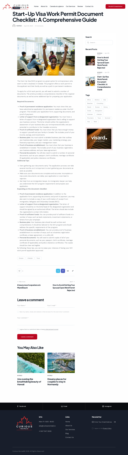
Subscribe (114, 422)
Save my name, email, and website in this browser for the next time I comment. (44, 312)
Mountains (90, 118)
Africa (89, 100)
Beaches (90, 103)
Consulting (100, 103)
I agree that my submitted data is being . (39, 329)
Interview (90, 114)
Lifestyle (30, 258)
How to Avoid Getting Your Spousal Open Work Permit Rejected (103, 62)
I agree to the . (103, 428)
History (106, 107)
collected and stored (51, 329)
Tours (38, 258)
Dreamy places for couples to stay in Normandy (56, 382)
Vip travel (107, 118)
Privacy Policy (107, 428)
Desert (89, 107)
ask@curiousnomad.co (47, 426)
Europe (21, 258)
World (19, 375)
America (97, 100)
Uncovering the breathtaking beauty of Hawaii (29, 382)
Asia (104, 100)
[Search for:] (99, 42)
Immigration (98, 110)
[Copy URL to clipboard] (73, 271)
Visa (88, 121)
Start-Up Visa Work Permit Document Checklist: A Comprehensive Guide (104, 83)
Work (95, 121)
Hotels (89, 110)
